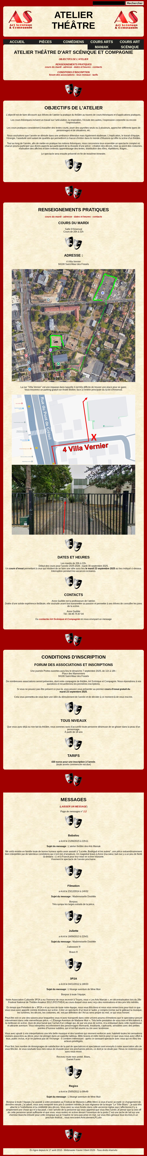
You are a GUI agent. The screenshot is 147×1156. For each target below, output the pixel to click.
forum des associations (62, 75)
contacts (97, 67)
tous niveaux (84, 75)
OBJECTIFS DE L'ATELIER (73, 59)
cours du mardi (53, 67)
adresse (67, 67)
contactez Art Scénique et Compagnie (59, 619)
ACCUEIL (17, 42)
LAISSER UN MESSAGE (73, 806)
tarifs (95, 75)
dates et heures (82, 67)
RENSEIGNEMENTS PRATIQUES (74, 64)
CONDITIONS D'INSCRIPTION (73, 72)
